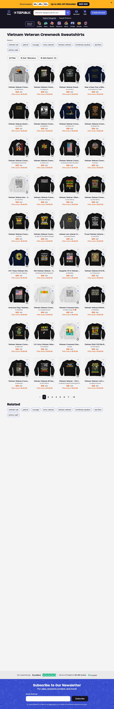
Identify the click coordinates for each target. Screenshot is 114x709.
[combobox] (49, 12)
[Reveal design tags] (27, 82)
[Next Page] (74, 397)
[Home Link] (22, 12)
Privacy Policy (52, 704)
